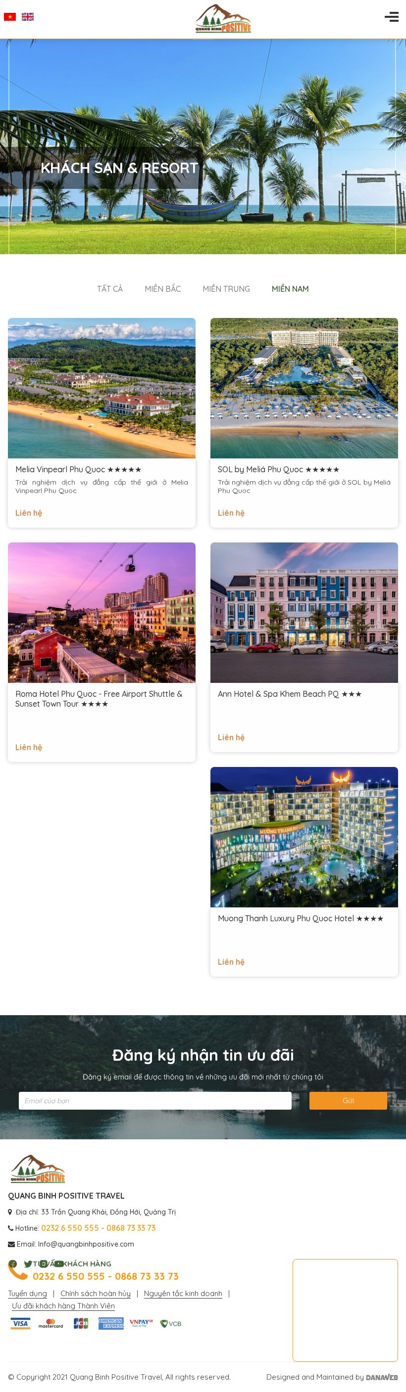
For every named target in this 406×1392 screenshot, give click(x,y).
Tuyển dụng (27, 1293)
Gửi (348, 1100)
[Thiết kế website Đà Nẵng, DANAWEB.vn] (382, 1377)
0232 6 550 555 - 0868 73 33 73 (106, 1276)
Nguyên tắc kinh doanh (183, 1293)
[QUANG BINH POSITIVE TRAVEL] (38, 1169)
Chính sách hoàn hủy (95, 1293)
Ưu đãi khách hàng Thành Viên (63, 1305)
